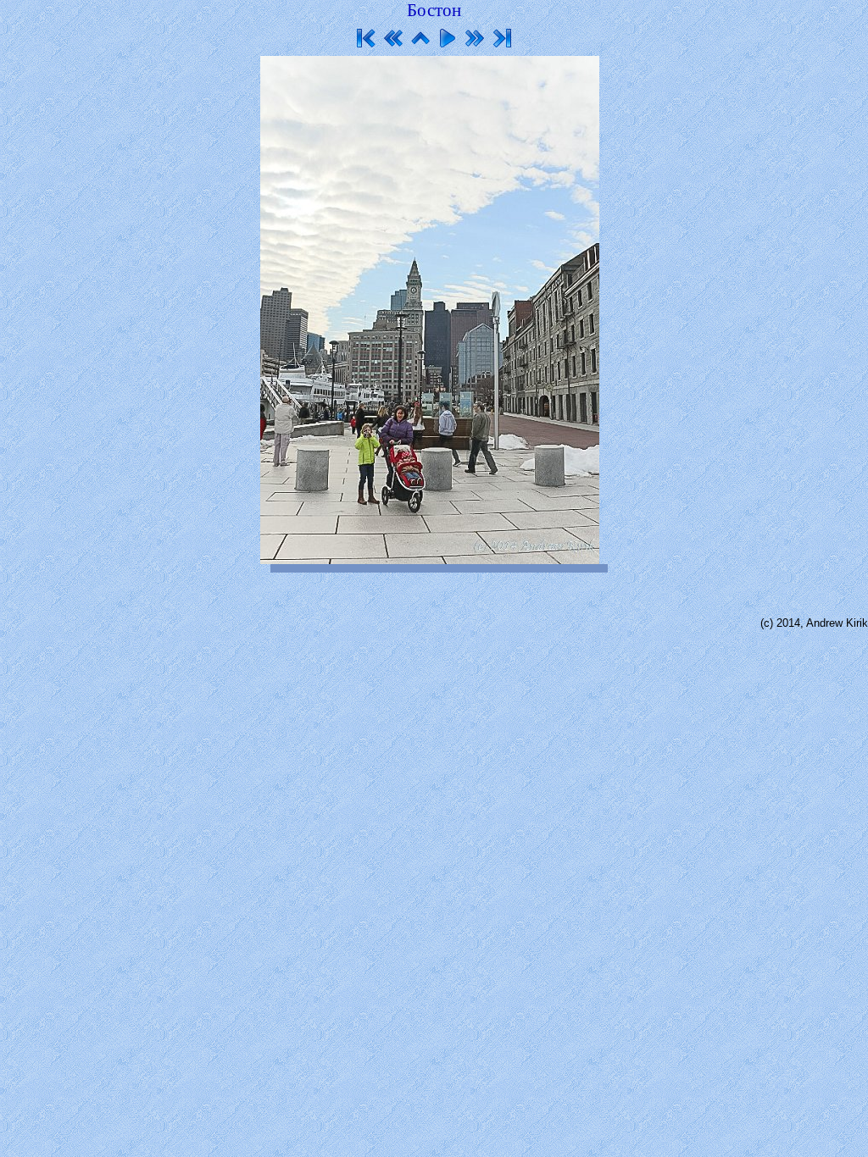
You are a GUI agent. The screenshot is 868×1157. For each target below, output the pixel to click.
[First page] (366, 38)
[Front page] (420, 38)
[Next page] (475, 38)
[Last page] (502, 38)
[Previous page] (393, 38)
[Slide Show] (447, 38)
